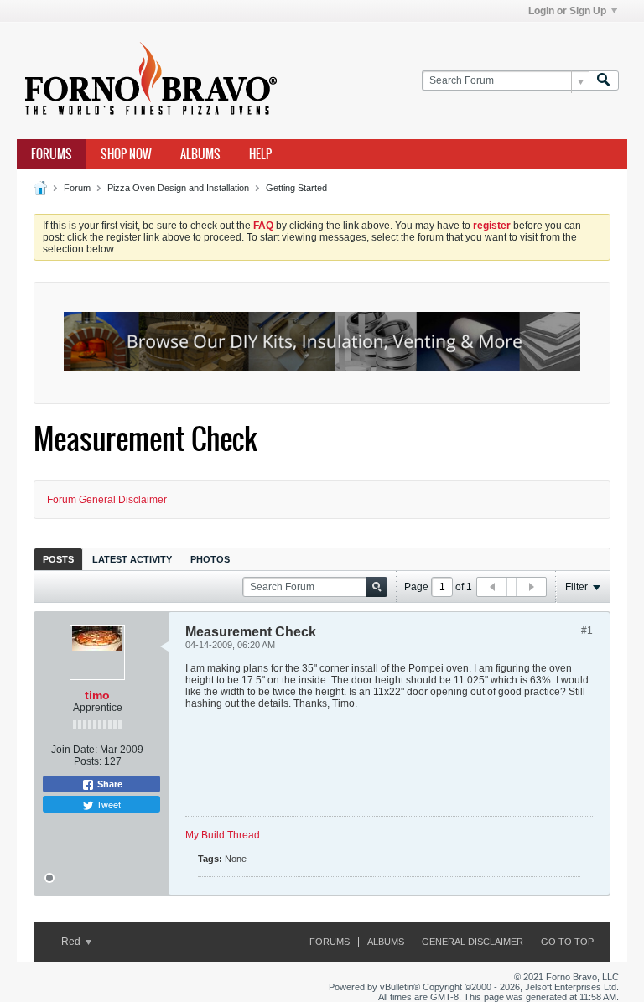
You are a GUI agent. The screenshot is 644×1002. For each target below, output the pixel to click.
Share (108, 784)
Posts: (87, 761)
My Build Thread (222, 835)
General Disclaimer (472, 942)
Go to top (567, 942)
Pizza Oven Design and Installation (178, 188)
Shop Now (126, 154)
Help (260, 154)
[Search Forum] (604, 80)
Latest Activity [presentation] (132, 559)
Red (72, 941)
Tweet (107, 804)
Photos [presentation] (210, 559)
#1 (587, 630)
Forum (77, 188)
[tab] (58, 559)
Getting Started (296, 188)
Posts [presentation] (58, 559)
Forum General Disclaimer (107, 500)
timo (97, 695)
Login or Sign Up (567, 11)
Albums (200, 154)
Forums (51, 154)
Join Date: (74, 749)
